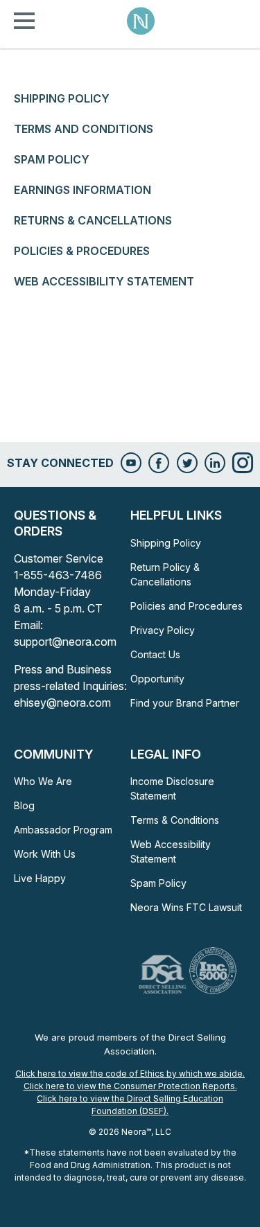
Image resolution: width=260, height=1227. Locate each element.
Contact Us (155, 654)
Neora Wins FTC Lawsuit (186, 907)
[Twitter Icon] (187, 462)
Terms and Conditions (83, 129)
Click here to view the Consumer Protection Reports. (130, 1086)
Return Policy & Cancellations (165, 574)
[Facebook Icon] (158, 462)
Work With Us (45, 854)
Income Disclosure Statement (172, 788)
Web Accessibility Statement (104, 281)
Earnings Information (82, 190)
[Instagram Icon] (242, 462)
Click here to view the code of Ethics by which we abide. (130, 1073)
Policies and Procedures (186, 606)
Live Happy (40, 878)
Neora (141, 21)
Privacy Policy (162, 630)
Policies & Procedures (82, 251)
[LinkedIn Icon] (215, 462)
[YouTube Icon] (131, 462)
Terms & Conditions (174, 820)
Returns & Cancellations (93, 220)
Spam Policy (51, 159)
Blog (24, 805)
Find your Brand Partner (184, 703)
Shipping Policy (62, 98)
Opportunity (157, 679)
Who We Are (43, 781)
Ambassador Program (63, 830)
